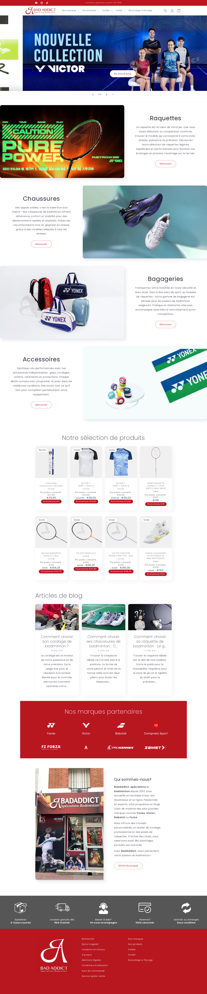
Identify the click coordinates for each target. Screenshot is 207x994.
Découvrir (166, 163)
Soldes (132, 949)
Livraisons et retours (93, 949)
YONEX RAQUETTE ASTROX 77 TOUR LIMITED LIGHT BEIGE (156, 486)
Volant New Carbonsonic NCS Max (51, 484)
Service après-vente (93, 976)
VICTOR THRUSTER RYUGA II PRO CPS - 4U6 (121, 554)
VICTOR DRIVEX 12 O (86, 553)
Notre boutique (128, 865)
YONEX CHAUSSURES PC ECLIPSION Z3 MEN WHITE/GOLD (156, 556)
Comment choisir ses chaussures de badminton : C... (103, 641)
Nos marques (135, 938)
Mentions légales (91, 960)
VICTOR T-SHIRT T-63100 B (121, 484)
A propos (87, 954)
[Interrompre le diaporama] (114, 94)
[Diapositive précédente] (93, 94)
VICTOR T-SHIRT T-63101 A (86, 484)
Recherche (88, 938)
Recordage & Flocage (140, 960)
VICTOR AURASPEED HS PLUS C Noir (51, 554)
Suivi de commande (93, 970)
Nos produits (135, 944)
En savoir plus (103, 73)
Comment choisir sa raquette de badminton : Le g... (150, 641)
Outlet (132, 954)
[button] (70, 10)
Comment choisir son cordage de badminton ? (57, 641)
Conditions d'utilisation (95, 965)
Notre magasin (90, 944)
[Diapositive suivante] (106, 94)
